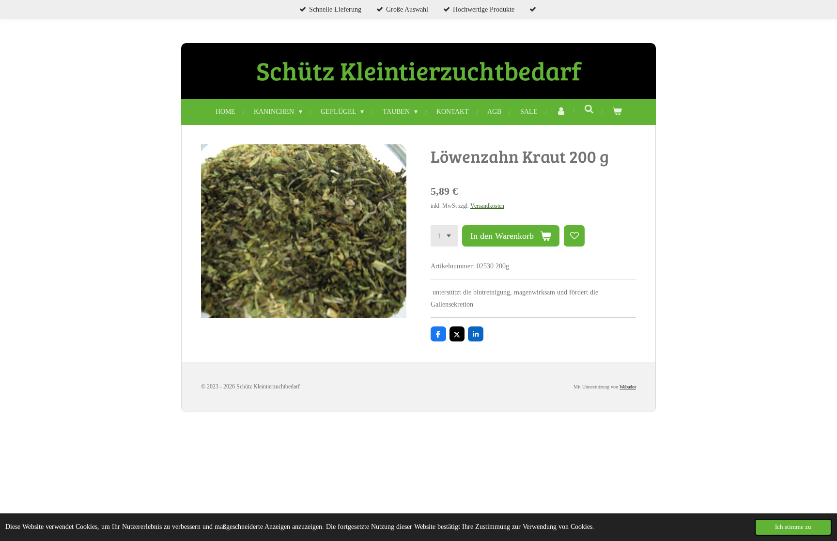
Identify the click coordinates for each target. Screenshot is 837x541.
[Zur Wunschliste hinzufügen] (574, 236)
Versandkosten (487, 206)
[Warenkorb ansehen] (617, 112)
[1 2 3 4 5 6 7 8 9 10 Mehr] (444, 236)
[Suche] (589, 110)
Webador (628, 386)
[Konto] (561, 112)
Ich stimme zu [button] (793, 527)
